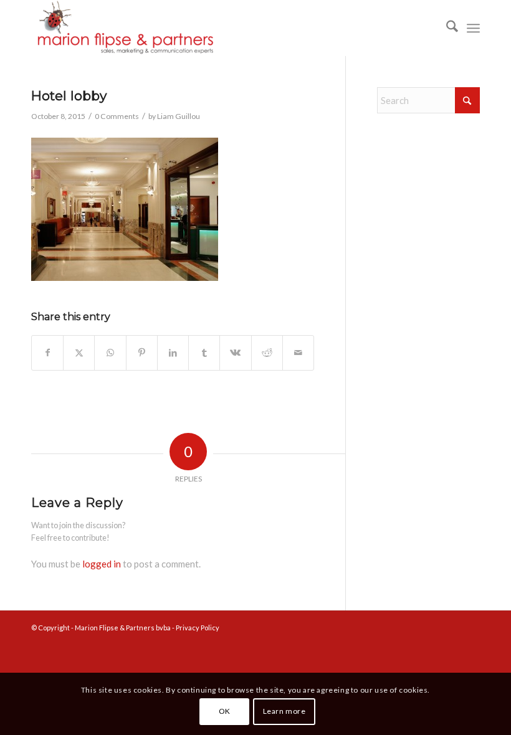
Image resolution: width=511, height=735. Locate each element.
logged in (101, 563)
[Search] (446, 28)
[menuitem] (446, 28)
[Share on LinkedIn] (173, 353)
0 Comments (117, 116)
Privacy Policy (197, 628)
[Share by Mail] (298, 353)
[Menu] (473, 28)
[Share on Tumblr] (204, 353)
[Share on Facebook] (47, 353)
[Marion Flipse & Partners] (124, 28)
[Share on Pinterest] (142, 353)
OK (225, 711)
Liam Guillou (178, 116)
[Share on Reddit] (267, 353)
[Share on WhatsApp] (110, 353)
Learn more (284, 711)
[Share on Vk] (235, 353)
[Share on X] (79, 353)
